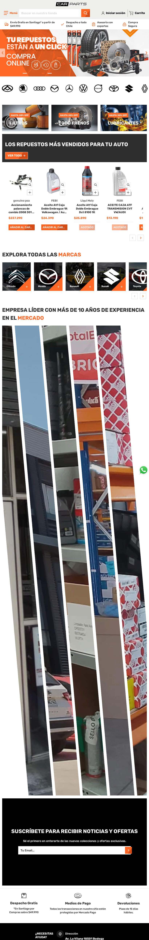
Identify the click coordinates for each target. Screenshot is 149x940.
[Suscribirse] (128, 850)
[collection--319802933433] (55, 283)
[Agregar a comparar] (30, 192)
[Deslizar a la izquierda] (2, 52)
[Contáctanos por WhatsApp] (143, 470)
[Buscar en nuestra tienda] (85, 13)
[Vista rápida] (30, 184)
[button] (10, 13)
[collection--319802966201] (87, 283)
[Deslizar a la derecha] (146, 52)
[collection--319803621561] (23, 283)
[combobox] (54, 13)
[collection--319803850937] (118, 283)
